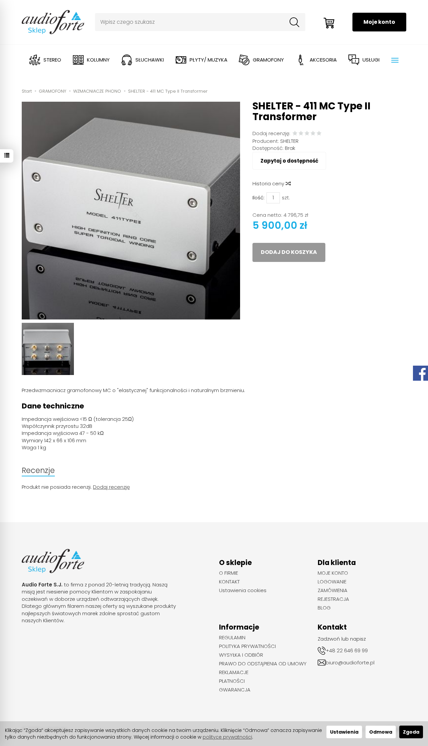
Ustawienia (344, 732)
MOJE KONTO (333, 573)
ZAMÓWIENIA (332, 590)
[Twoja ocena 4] (313, 133)
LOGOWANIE (332, 582)
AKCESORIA (323, 59)
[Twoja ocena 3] (307, 133)
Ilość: (258, 197)
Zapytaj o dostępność (289, 160)
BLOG (324, 608)
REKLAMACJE (233, 672)
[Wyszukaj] (295, 22)
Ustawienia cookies (242, 590)
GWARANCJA (234, 690)
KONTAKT (229, 582)
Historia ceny (269, 183)
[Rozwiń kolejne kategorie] (395, 60)
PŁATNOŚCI (232, 681)
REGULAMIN (232, 638)
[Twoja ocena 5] (319, 133)
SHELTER (289, 141)
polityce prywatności (227, 737)
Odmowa (380, 732)
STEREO (52, 59)
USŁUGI (371, 59)
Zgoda (411, 732)
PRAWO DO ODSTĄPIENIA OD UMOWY (263, 664)
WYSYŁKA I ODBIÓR (241, 655)
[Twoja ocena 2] (301, 133)
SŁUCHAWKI (149, 59)
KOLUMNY (98, 59)
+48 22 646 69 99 (347, 650)
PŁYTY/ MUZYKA (208, 59)
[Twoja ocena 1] (295, 133)
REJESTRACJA (333, 599)
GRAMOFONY (268, 59)
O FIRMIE (228, 573)
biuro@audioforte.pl (350, 662)
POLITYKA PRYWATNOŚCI (247, 646)
